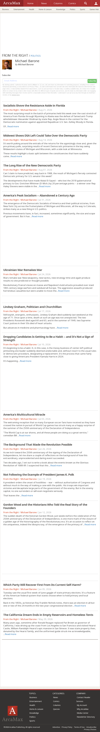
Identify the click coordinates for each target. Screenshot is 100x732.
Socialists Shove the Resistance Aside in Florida (34, 105)
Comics (56, 701)
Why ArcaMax (82, 709)
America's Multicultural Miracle (24, 414)
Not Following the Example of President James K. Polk (38, 474)
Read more (13, 126)
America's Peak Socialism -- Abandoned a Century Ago (38, 195)
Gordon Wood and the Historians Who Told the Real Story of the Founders (45, 506)
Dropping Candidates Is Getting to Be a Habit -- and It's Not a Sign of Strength (48, 338)
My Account (82, 705)
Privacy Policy (67, 727)
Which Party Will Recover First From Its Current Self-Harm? (42, 585)
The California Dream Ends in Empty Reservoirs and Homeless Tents (48, 615)
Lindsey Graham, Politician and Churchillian (32, 307)
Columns (57, 705)
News (55, 697)
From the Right (11, 109)
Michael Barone (29, 109)
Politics (72, 9)
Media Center (82, 713)
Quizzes (56, 709)
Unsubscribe (91, 727)
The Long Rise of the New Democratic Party (32, 165)
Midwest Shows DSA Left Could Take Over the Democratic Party (45, 135)
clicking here (16, 95)
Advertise (56, 727)
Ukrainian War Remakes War (22, 270)
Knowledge (60, 9)
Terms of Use (79, 727)
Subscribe (92, 81)
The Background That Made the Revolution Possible (37, 444)
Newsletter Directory (86, 717)
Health (31, 9)
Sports (82, 9)
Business (5, 9)
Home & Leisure (45, 9)
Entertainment (19, 9)
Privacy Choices (90, 729)
